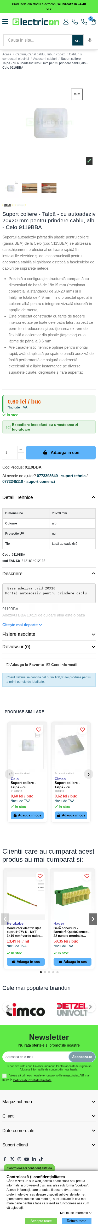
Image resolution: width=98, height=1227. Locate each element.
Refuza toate (76, 1221)
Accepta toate (41, 1221)
